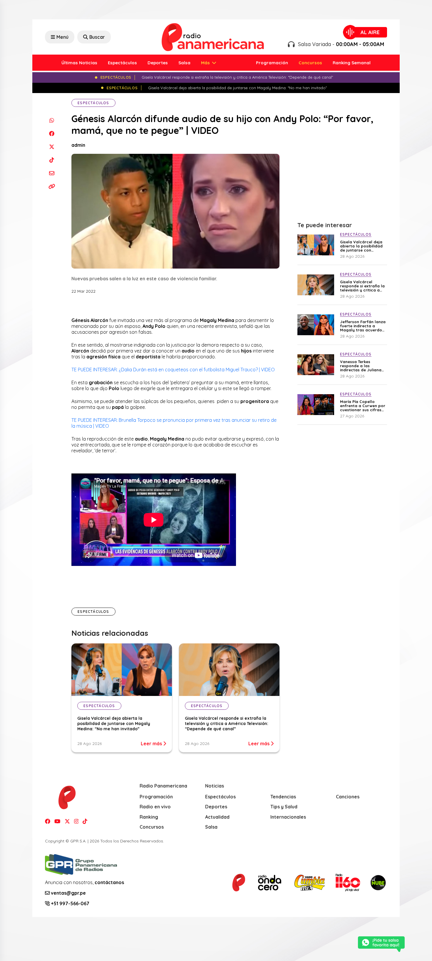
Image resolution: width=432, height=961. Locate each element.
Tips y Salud (283, 807)
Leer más (152, 743)
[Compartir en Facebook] (51, 133)
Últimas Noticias (79, 62)
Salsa (184, 62)
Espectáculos (122, 62)
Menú (62, 37)
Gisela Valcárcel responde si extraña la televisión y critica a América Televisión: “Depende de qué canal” (226, 723)
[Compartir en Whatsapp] (51, 120)
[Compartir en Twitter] (51, 146)
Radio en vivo (155, 807)
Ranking (149, 817)
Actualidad (217, 817)
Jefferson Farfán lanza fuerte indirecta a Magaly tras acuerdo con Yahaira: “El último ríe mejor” (363, 326)
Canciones (347, 797)
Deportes (158, 62)
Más (206, 62)
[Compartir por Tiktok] (51, 159)
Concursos (310, 62)
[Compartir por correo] (51, 173)
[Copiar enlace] (51, 186)
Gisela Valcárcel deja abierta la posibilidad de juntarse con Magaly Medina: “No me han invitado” (113, 723)
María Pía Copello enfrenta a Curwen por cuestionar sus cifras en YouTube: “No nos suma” (362, 405)
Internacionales (288, 817)
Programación (272, 62)
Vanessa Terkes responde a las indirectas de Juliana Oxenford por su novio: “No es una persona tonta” (362, 366)
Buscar (97, 37)
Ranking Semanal (352, 62)
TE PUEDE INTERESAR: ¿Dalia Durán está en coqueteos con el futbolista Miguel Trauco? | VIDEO (173, 369)
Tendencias (283, 797)
